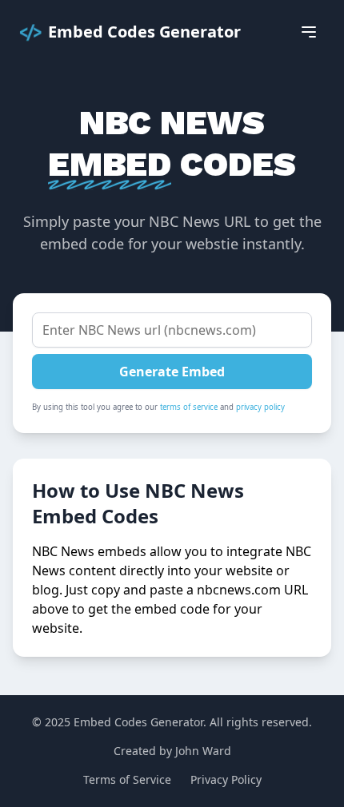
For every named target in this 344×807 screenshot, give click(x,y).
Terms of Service (127, 779)
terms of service (189, 407)
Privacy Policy (226, 779)
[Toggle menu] (309, 32)
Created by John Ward (172, 750)
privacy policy (260, 407)
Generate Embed (172, 371)
